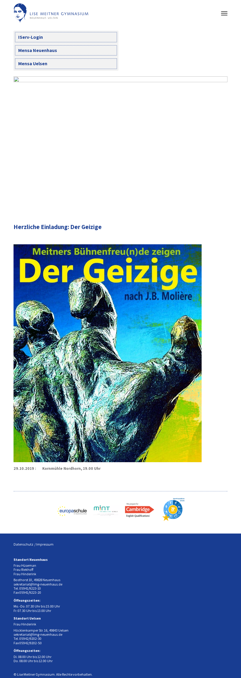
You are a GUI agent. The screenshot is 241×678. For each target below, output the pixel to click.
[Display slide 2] (196, 207)
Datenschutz (23, 544)
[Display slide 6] (214, 207)
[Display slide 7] (218, 207)
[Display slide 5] (209, 207)
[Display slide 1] (192, 207)
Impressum (44, 544)
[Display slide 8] (223, 207)
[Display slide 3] (200, 207)
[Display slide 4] (205, 207)
